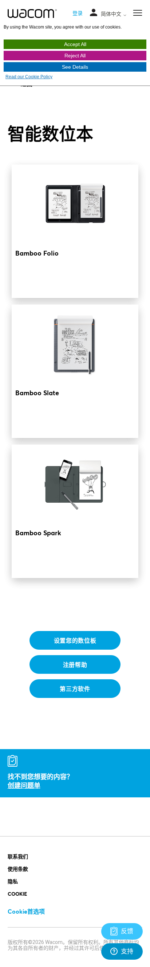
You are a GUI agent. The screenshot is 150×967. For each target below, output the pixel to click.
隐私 (13, 881)
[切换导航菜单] (93, 13)
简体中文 (112, 14)
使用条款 (18, 868)
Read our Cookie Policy (28, 76)
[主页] (32, 13)
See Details (75, 67)
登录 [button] (77, 13)
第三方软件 (75, 688)
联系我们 (18, 856)
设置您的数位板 (75, 640)
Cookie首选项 (26, 911)
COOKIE (17, 893)
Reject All (75, 55)
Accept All (75, 44)
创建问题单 (24, 785)
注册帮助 (75, 664)
